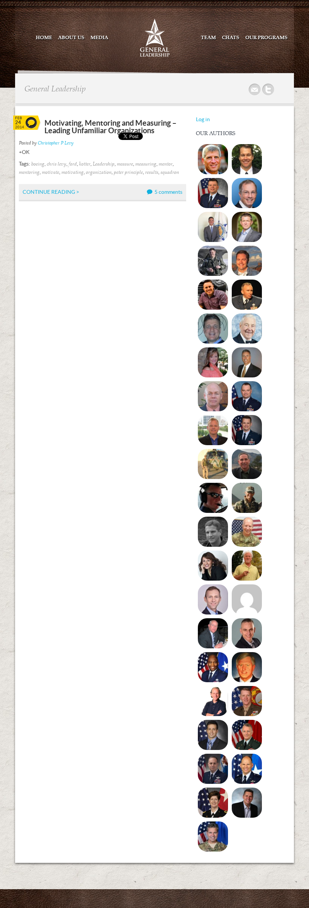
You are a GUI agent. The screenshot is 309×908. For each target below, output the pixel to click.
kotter (84, 164)
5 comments (168, 192)
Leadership (104, 164)
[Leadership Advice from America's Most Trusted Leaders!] (155, 56)
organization (99, 172)
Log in (203, 119)
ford (73, 164)
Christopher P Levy (55, 143)
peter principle (128, 172)
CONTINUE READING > (51, 192)
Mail (255, 90)
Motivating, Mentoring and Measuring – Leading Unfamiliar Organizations (110, 127)
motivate (50, 172)
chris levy (56, 164)
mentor (166, 164)
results (151, 172)
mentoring (29, 172)
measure (125, 164)
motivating (72, 172)
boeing (37, 164)
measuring (145, 164)
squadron (170, 172)
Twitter (268, 90)
